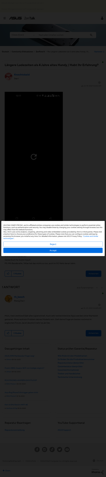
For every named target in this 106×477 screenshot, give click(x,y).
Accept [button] (53, 250)
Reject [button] (53, 244)
